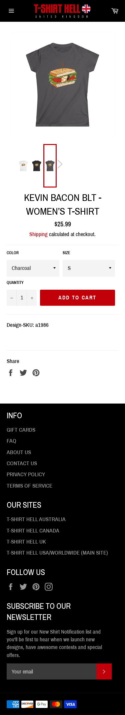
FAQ (11, 441)
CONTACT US (22, 463)
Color (13, 253)
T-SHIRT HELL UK (26, 542)
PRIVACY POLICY (26, 474)
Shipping (38, 234)
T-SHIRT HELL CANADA (33, 530)
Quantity (15, 282)
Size (66, 253)
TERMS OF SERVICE (29, 486)
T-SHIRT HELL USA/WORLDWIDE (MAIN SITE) (57, 553)
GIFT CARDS (21, 430)
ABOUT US (19, 452)
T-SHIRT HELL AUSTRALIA (36, 519)
